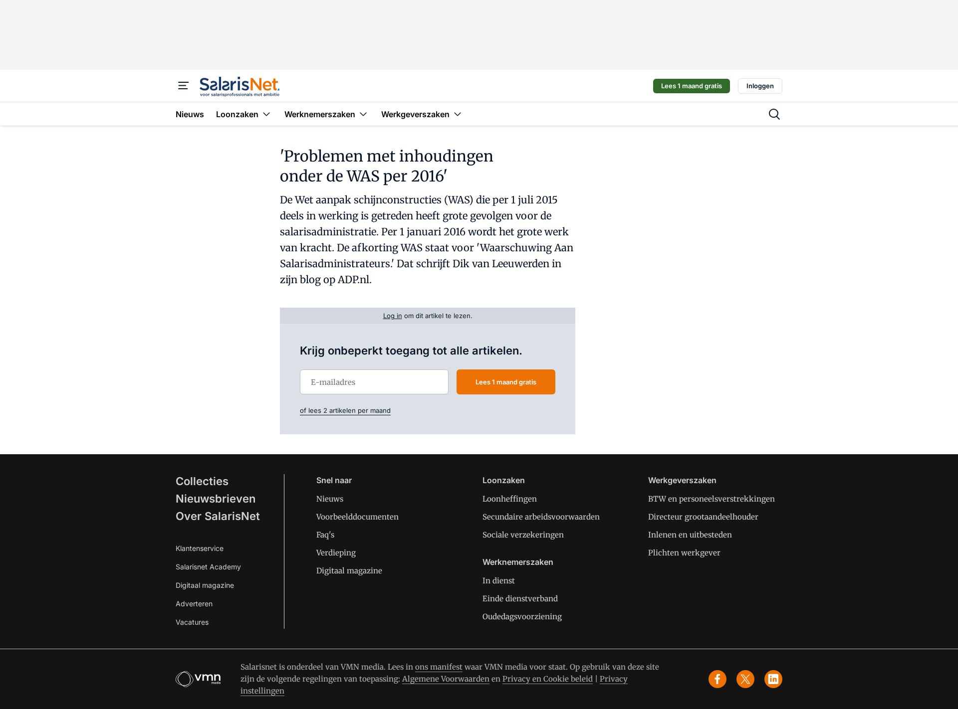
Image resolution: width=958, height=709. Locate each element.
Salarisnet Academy (208, 566)
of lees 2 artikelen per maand (345, 410)
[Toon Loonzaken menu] (266, 114)
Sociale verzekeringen (523, 534)
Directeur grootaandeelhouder (703, 517)
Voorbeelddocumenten (357, 517)
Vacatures (192, 622)
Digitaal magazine (205, 585)
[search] (774, 114)
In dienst (498, 580)
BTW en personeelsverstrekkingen (711, 499)
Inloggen (760, 86)
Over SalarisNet (218, 516)
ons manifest (439, 667)
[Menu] (184, 86)
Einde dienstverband (520, 598)
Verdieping (336, 552)
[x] (745, 679)
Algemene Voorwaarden (445, 679)
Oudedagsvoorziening (522, 616)
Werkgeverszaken (682, 480)
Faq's (325, 534)
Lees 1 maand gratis (691, 86)
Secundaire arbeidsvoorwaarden (541, 517)
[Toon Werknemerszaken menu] (363, 114)
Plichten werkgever (684, 552)
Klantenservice (200, 548)
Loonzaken (503, 480)
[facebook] (717, 679)
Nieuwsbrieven (215, 498)
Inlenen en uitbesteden (690, 534)
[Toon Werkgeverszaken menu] (458, 114)
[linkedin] (773, 679)
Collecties (202, 481)
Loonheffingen (509, 499)
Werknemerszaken (517, 562)
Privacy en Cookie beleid (547, 679)
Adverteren (194, 603)
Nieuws (329, 499)
